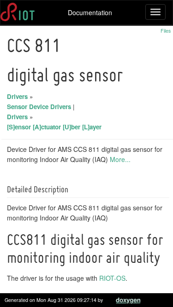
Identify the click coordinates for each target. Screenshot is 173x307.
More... (120, 159)
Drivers (17, 96)
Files (166, 30)
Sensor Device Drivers (39, 106)
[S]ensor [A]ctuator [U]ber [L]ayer (54, 126)
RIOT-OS (112, 278)
